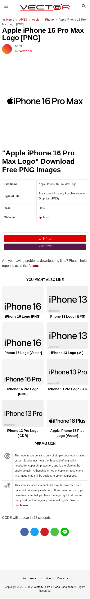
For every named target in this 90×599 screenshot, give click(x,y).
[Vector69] (45, 7)
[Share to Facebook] (24, 532)
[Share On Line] (64, 532)
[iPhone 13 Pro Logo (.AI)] (67, 372)
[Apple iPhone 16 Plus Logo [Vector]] (67, 413)
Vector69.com (41, 587)
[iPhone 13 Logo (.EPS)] (67, 299)
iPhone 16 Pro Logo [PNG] (23, 391)
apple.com (45, 217)
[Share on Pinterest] (44, 532)
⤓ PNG (45, 238)
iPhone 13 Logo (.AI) (67, 353)
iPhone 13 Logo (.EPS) (67, 316)
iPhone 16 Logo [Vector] (23, 353)
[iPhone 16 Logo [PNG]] (23, 299)
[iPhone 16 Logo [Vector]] (23, 335)
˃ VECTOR (45, 246)
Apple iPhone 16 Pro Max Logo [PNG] (43, 34)
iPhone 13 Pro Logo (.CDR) (23, 433)
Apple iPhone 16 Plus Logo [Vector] (67, 433)
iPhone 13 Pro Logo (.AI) (67, 389)
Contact (47, 578)
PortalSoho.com (63, 587)
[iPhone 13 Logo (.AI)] (67, 335)
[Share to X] (34, 532)
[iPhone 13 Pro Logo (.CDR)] (23, 413)
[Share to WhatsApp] (54, 532)
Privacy (62, 578)
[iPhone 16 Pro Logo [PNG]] (23, 372)
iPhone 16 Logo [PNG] (22, 316)
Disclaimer (30, 578)
